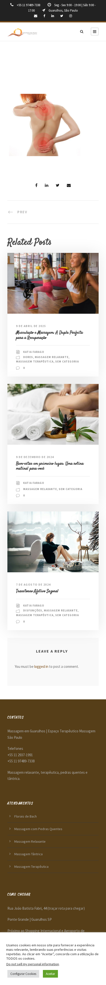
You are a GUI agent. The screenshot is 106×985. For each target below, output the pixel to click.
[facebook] (44, 16)
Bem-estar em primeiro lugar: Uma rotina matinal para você (50, 466)
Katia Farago (33, 352)
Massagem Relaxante (52, 357)
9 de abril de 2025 (31, 326)
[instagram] (70, 16)
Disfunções (32, 610)
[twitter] (61, 16)
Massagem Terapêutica (34, 361)
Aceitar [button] (50, 974)
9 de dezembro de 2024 (35, 457)
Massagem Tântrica (28, 854)
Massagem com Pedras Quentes (38, 829)
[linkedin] (52, 16)
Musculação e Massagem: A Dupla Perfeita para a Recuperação (49, 335)
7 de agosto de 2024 (33, 584)
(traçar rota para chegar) (66, 908)
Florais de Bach (25, 816)
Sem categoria (67, 361)
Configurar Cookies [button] (23, 974)
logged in (41, 666)
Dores (28, 357)
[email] (35, 16)
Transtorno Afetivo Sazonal (37, 591)
